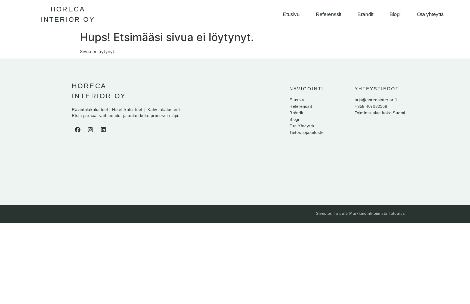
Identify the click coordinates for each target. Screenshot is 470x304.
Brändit (365, 14)
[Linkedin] (103, 130)
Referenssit (328, 14)
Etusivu (291, 14)
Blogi (395, 14)
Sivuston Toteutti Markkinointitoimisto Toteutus (360, 213)
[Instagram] (90, 130)
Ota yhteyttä (430, 14)
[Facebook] (77, 130)
